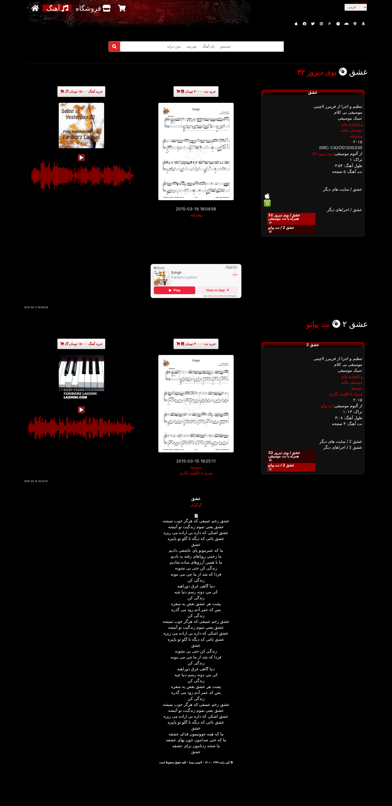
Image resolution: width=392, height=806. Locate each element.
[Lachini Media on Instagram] (321, 23)
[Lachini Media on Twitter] (312, 23)
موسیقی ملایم (351, 130)
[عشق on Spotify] (313, 203)
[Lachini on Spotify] (338, 23)
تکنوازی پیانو (351, 124)
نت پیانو (318, 324)
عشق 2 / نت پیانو (281, 227)
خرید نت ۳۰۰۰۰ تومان (200, 91)
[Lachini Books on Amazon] (363, 23)
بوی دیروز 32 (322, 153)
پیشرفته (196, 215)
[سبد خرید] (122, 8)
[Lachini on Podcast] (354, 23)
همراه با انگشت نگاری (195, 473)
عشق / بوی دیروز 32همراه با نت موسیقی (284, 217)
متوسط (196, 467)
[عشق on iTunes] (313, 196)
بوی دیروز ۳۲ (317, 72)
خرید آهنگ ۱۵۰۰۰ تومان (85, 91)
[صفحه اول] (35, 8)
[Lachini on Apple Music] (296, 23)
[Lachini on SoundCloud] (346, 23)
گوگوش (196, 505)
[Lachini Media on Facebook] (304, 23)
